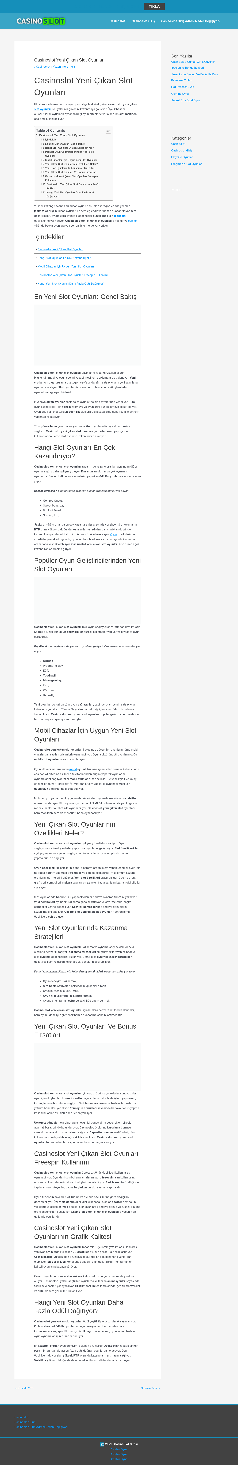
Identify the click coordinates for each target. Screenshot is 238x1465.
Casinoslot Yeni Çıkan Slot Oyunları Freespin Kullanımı (71, 178)
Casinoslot (117, 21)
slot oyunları (43, 109)
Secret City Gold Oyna (185, 100)
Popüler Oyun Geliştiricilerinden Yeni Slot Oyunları (69, 153)
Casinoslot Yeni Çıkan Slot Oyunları (62, 135)
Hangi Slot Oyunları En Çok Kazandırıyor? (69, 147)
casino (132, 220)
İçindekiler (51, 139)
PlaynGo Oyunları (182, 157)
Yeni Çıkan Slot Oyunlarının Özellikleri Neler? (71, 164)
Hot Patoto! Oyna (182, 87)
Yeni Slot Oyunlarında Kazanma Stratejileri (70, 168)
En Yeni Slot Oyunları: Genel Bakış (65, 143)
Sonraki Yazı (150, 1388)
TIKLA (154, 6)
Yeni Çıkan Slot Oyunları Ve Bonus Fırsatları (71, 172)
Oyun (113, 534)
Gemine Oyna (180, 93)
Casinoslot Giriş (143, 21)
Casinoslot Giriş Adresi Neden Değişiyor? (190, 21)
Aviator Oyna (118, 1449)
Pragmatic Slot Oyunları (186, 164)
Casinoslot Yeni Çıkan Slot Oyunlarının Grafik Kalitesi (73, 186)
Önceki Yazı (24, 1388)
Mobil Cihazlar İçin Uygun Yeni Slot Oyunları (71, 160)
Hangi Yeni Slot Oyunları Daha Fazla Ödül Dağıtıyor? (70, 194)
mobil (73, 769)
